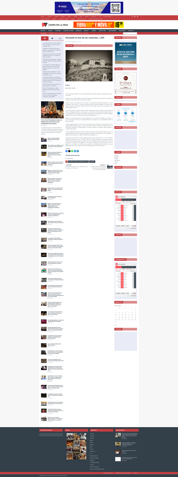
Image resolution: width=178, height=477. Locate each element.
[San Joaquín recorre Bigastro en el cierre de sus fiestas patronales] (44, 147)
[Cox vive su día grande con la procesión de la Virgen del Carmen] (44, 361)
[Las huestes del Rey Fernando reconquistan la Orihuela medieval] (44, 280)
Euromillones (117, 160)
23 (135, 317)
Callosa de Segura (107, 16)
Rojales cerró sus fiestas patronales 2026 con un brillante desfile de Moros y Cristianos (55, 419)
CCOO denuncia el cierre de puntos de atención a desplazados (129, 458)
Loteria (116, 162)
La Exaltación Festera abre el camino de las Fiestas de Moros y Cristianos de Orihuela (55, 410)
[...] (45, 134)
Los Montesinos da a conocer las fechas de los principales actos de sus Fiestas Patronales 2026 (52, 44)
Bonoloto (116, 155)
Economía (58, 30)
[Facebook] (132, 16)
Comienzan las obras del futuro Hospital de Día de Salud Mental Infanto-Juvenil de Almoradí (52, 61)
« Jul (115, 325)
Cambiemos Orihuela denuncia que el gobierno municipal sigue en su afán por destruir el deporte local (52, 50)
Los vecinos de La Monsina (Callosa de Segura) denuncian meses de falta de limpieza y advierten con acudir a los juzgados (130, 435)
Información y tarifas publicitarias (122, 473)
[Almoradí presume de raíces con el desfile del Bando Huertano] (44, 263)
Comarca (73, 18)
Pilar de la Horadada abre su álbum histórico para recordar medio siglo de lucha (51, 89)
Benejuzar (54, 18)
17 (116, 317)
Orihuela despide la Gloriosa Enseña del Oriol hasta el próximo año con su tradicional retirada (55, 329)
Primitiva (116, 157)
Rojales (69, 16)
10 (116, 315)
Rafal (81, 16)
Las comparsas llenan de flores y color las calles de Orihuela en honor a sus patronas (55, 313)
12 (122, 315)
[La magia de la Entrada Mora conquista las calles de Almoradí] (44, 240)
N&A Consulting (63, 475)
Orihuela (42, 16)
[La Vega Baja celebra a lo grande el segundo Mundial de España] (44, 321)
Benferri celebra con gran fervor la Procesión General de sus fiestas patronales (55, 163)
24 (116, 319)
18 (119, 317)
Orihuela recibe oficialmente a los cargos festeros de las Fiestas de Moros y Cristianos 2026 (55, 387)
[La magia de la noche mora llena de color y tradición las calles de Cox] (44, 395)
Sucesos (50, 30)
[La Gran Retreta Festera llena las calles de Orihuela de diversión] (44, 287)
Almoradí (56, 16)
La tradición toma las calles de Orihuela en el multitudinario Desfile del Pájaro (55, 337)
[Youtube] (135, 16)
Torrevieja (49, 16)
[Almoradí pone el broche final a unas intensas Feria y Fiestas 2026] (44, 223)
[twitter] (137, 16)
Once (115, 163)
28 (128, 319)
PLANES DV (130, 30)
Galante (92, 161)
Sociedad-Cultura (68, 30)
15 (132, 315)
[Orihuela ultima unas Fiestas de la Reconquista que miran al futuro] (44, 404)
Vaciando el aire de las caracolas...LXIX (78, 161)
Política (43, 30)
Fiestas (86, 30)
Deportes (78, 30)
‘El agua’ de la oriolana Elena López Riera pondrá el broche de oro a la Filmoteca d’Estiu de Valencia (52, 55)
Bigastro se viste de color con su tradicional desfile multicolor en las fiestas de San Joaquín (55, 171)
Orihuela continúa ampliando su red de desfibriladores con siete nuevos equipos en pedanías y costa (52, 73)
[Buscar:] (130, 33)
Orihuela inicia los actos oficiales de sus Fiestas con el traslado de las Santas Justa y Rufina (55, 352)
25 (119, 319)
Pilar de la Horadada (45, 18)
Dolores (87, 16)
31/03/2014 (69, 41)
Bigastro (63, 16)
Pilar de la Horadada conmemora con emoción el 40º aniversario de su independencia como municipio (55, 254)
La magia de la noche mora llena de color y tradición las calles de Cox (55, 395)
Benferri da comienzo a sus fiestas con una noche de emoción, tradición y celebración (56, 214)
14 (128, 315)
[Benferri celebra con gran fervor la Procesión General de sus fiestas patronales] (44, 163)
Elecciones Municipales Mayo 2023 (96, 18)
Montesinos (93, 16)
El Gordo (116, 158)
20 (125, 317)
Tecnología (122, 30)
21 (128, 317)
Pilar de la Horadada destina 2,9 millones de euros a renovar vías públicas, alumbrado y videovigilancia (52, 95)
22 (132, 317)
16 (135, 315)
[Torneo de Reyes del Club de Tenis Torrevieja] (118, 452)
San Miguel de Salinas (63, 18)
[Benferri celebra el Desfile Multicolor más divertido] (44, 140)
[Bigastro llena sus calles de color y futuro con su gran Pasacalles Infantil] (44, 189)
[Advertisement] (125, 139)
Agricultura (102, 30)
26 (122, 319)
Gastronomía (112, 30)
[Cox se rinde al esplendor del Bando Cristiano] (44, 345)
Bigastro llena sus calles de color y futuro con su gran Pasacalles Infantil (55, 189)
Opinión (94, 30)
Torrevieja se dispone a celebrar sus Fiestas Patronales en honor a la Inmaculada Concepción (129, 443)
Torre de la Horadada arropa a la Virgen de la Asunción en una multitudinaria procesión (51, 121)
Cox (100, 16)
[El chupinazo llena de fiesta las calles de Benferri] (44, 198)
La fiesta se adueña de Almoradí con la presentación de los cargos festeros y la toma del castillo (55, 246)
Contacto (135, 473)
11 (119, 315)
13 (125, 315)
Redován (75, 16)
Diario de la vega (77, 41)
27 (125, 319)
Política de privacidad (108, 473)
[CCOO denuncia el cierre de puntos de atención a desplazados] (118, 459)
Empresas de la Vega (81, 18)
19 (122, 317)
